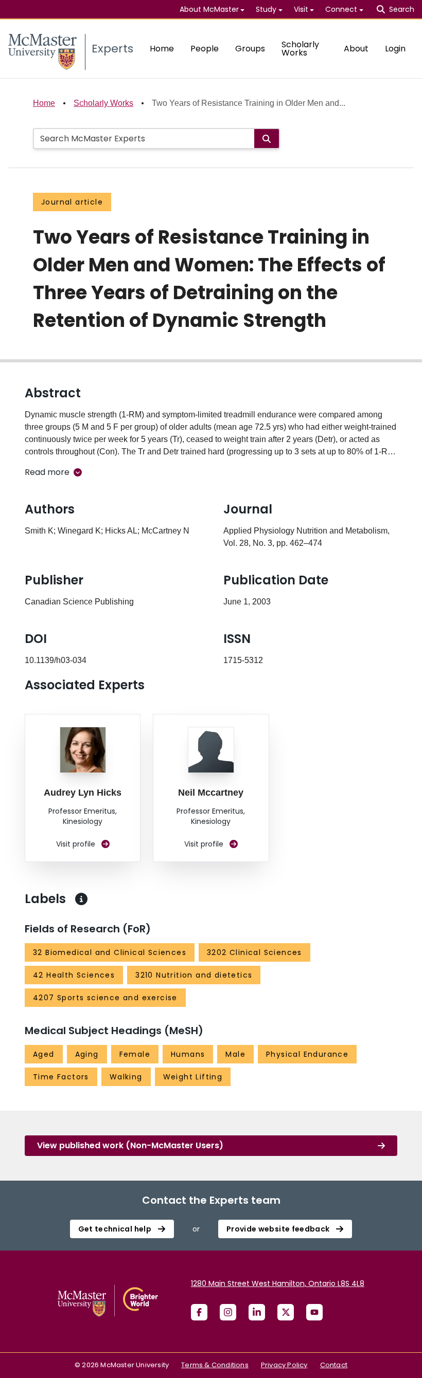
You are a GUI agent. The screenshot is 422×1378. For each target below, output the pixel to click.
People (204, 48)
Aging (87, 1054)
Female (134, 1054)
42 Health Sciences (74, 975)
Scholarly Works (300, 49)
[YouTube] (314, 1312)
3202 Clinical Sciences (254, 952)
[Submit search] (266, 138)
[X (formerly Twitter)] (285, 1312)
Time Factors (61, 1077)
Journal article (72, 202)
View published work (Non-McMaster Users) (130, 1145)
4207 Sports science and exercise (105, 998)
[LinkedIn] (257, 1312)
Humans (188, 1054)
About (356, 48)
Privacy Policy (284, 1365)
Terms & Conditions (215, 1365)
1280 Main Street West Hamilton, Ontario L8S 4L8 (277, 1283)
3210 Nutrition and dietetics (193, 975)
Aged (44, 1054)
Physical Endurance (307, 1054)
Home (162, 48)
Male (235, 1054)
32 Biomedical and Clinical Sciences (109, 952)
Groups (250, 48)
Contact (333, 1365)
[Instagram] (228, 1312)
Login (395, 48)
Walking (126, 1077)
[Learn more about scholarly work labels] (81, 899)
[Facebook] (199, 1312)
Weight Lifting (193, 1077)
